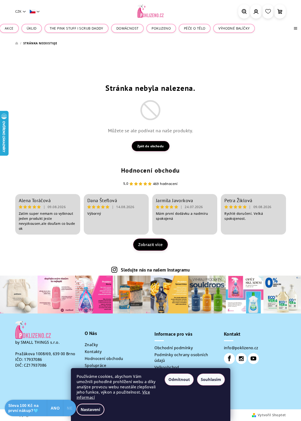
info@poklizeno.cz (241, 347)
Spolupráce (95, 365)
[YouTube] (253, 358)
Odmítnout (179, 379)
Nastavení (90, 409)
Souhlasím (211, 379)
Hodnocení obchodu (150, 170)
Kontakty (93, 351)
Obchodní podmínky (173, 347)
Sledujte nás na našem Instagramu (155, 270)
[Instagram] (241, 358)
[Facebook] (229, 358)
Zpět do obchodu (150, 146)
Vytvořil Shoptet (272, 415)
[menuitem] (9, 28)
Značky (91, 344)
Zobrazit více (150, 244)
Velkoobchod (166, 367)
